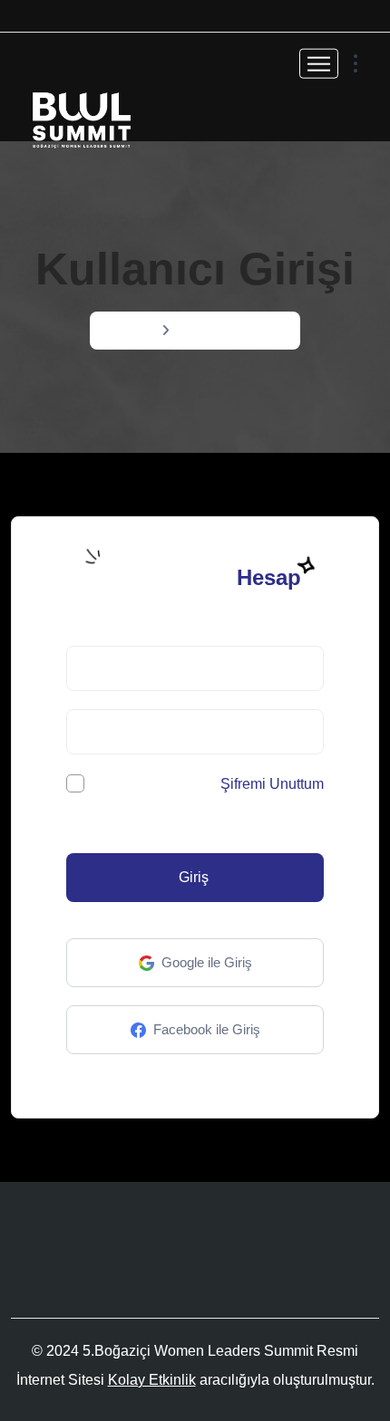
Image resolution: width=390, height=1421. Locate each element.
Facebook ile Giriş (206, 1029)
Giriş (194, 877)
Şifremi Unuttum (272, 784)
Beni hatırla (128, 784)
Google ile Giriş (206, 962)
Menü (135, 330)
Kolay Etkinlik (152, 1379)
